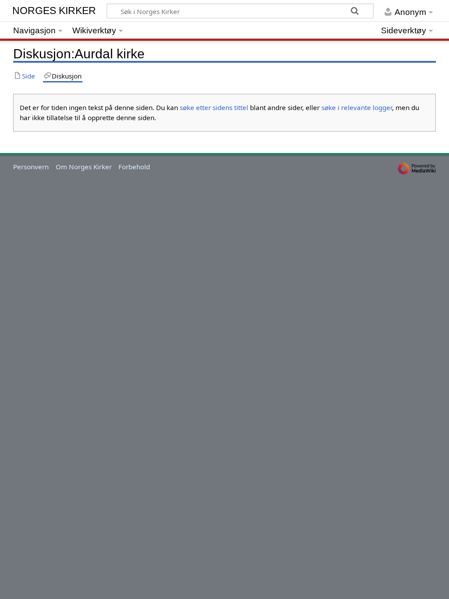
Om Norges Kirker (84, 166)
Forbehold (134, 166)
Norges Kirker (54, 10)
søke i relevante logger (356, 107)
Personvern (31, 166)
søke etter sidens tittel (214, 107)
